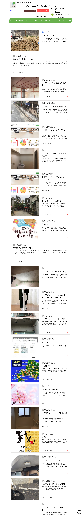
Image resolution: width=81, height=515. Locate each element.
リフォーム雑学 (20, 25)
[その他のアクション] (67, 32)
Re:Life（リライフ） (49, 6)
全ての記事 (13, 25)
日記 (35, 25)
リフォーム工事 (28, 25)
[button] (68, 26)
